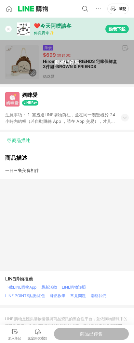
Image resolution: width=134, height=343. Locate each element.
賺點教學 (57, 295)
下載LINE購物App (20, 287)
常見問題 (78, 295)
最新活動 (49, 287)
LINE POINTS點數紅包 (25, 295)
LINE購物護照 (74, 287)
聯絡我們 (98, 295)
